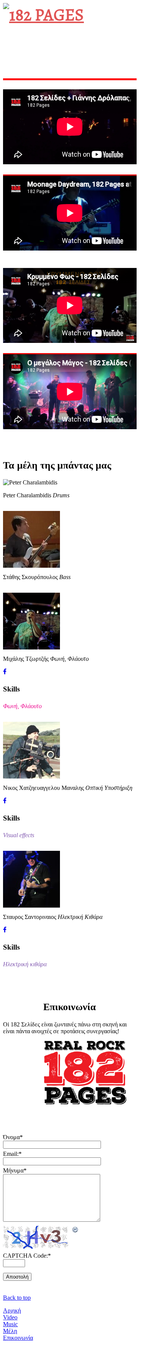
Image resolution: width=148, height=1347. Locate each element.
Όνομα (13, 1137)
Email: (12, 1154)
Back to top (17, 1297)
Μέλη (10, 1331)
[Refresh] (75, 1230)
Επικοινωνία (18, 1338)
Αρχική (12, 1310)
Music (10, 1324)
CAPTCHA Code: (27, 1255)
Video (10, 1317)
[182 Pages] (43, 14)
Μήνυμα (15, 1170)
